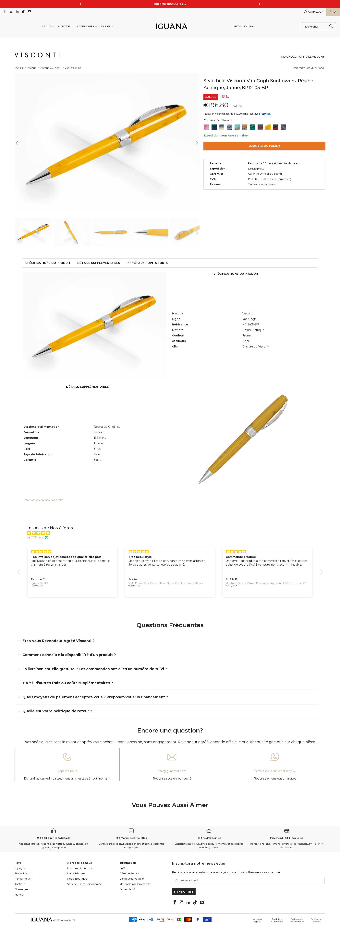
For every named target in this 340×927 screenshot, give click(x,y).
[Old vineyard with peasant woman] (229, 127)
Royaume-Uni (23, 878)
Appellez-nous (67, 771)
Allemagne (22, 889)
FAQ (122, 868)
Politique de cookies (317, 920)
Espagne (20, 868)
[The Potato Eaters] (283, 127)
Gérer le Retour (129, 873)
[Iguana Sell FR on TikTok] (23, 11)
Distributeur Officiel (131, 878)
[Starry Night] (222, 127)
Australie (20, 884)
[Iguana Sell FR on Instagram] (10, 11)
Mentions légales (257, 920)
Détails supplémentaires (98, 263)
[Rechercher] (331, 26)
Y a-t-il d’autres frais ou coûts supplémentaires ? (67, 683)
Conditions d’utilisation (277, 920)
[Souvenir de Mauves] (206, 127)
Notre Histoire (76, 873)
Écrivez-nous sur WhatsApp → (275, 771)
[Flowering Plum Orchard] (276, 127)
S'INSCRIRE (184, 891)
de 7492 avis (35, 537)
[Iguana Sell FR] (172, 27)
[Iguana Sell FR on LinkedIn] (17, 11)
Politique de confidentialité (297, 920)
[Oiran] (260, 127)
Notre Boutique (77, 878)
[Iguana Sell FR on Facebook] (4, 11)
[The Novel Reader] (252, 127)
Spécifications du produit (48, 263)
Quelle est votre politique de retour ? (57, 711)
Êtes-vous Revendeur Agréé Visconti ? (58, 641)
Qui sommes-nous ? (79, 868)
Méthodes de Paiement (134, 884)
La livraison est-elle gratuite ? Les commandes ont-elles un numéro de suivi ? (94, 669)
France (19, 894)
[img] (172, 533)
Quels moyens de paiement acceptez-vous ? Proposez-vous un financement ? (95, 697)
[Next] (196, 143)
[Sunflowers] (268, 127)
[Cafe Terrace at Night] (245, 127)
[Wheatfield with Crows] (214, 127)
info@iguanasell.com (172, 771)
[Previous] (17, 143)
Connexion (315, 11)
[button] (48, 26)
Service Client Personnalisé (84, 884)
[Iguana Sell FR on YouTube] (29, 11)
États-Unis (21, 873)
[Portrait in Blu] (237, 127)
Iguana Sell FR (68, 920)
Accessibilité (127, 889)
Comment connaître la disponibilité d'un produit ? (69, 655)
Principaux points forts (147, 263)
